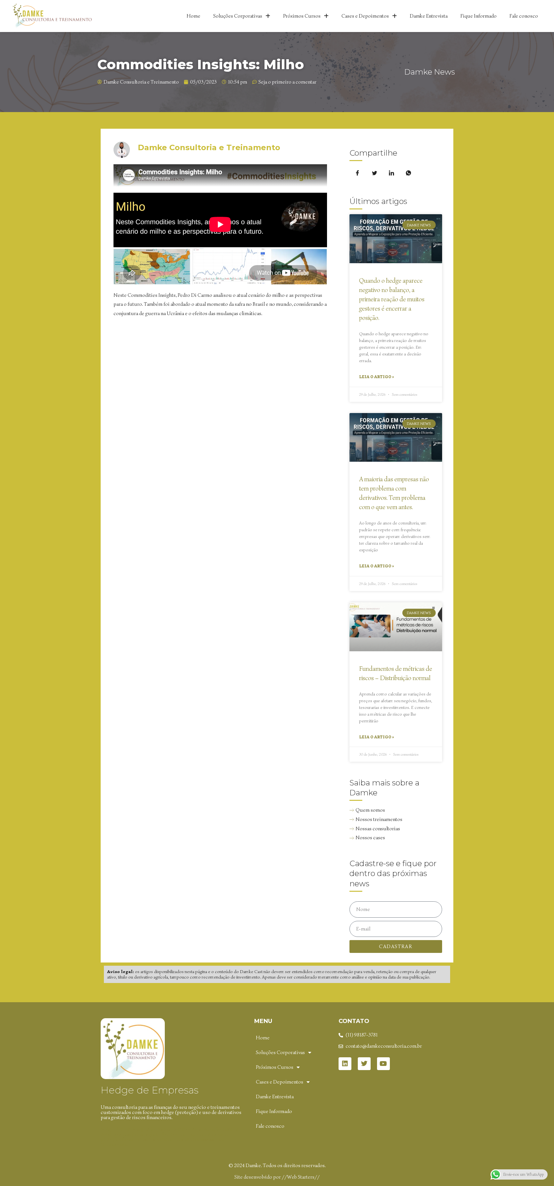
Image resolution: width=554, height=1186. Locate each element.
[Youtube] (383, 1063)
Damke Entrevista (429, 16)
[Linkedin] (345, 1063)
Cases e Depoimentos (365, 16)
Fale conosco (523, 16)
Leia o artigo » (376, 376)
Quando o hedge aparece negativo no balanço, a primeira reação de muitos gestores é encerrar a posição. (391, 299)
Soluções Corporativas (237, 16)
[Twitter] (364, 1063)
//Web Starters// (301, 1177)
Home (193, 16)
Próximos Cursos (302, 16)
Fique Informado (478, 16)
